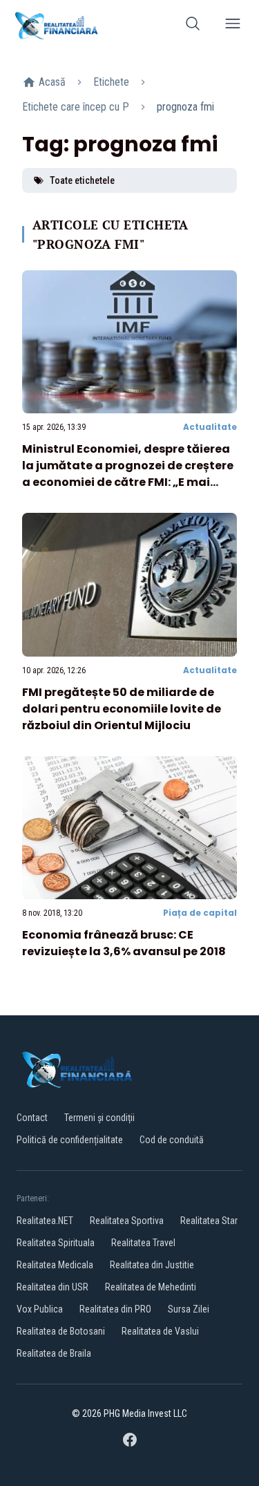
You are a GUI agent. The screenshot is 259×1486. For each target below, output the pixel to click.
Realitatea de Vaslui (160, 1331)
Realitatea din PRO (115, 1309)
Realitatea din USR (52, 1286)
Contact (32, 1117)
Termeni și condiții (99, 1117)
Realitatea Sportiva (127, 1220)
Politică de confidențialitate (70, 1139)
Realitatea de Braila (54, 1353)
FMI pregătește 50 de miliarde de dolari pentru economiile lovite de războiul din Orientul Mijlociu (121, 708)
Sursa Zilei (188, 1309)
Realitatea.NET (45, 1220)
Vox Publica (40, 1309)
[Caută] (193, 26)
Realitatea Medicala (55, 1264)
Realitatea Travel (143, 1242)
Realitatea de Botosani (61, 1331)
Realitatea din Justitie (152, 1264)
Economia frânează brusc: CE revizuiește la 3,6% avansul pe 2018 (124, 943)
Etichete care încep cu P (75, 106)
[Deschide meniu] (233, 26)
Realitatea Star (209, 1220)
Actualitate (210, 427)
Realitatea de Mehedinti (150, 1286)
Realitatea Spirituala (56, 1242)
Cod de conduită (172, 1139)
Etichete (111, 81)
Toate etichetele (82, 180)
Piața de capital (200, 913)
